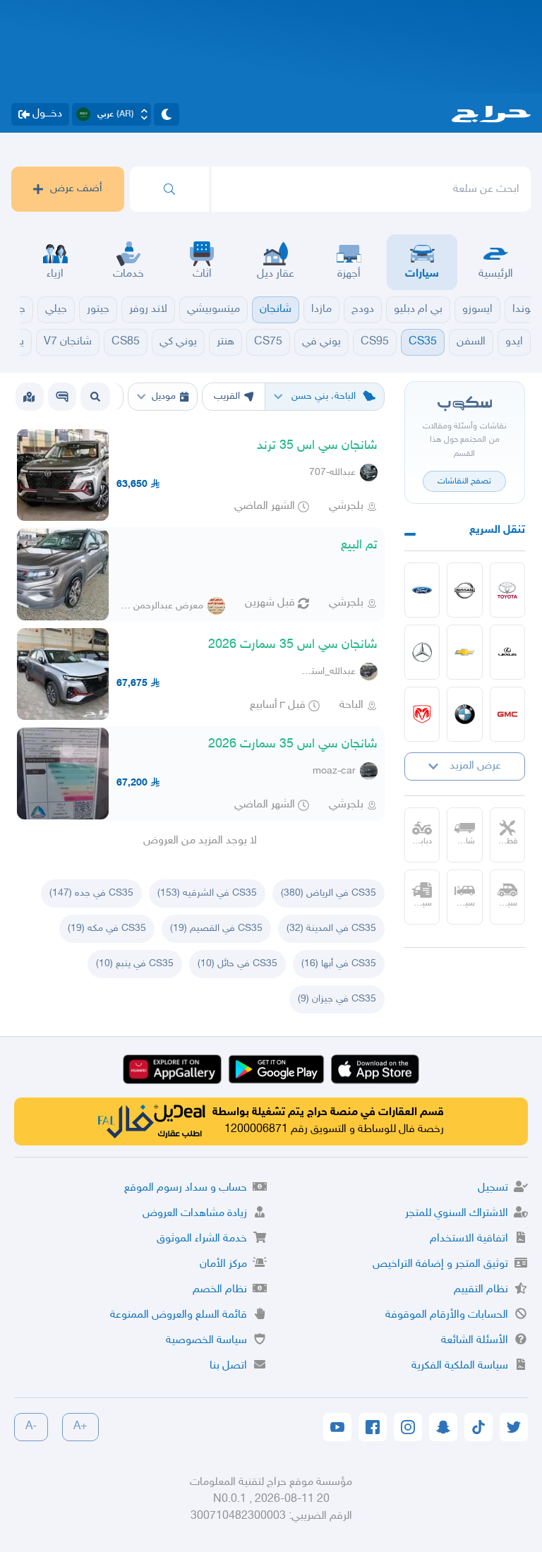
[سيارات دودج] (422, 714)
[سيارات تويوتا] (508, 590)
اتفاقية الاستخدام (469, 1239)
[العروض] (29, 396)
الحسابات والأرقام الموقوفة (446, 1315)
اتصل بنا (228, 1366)
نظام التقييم (481, 1290)
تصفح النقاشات (464, 481)
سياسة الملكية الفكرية (459, 1366)
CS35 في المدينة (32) (331, 928)
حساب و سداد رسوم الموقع (185, 1188)
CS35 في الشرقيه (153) (207, 893)
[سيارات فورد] (422, 590)
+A (80, 1426)
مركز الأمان (223, 1264)
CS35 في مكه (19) (107, 928)
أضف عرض (76, 188)
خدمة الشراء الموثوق (202, 1239)
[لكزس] (508, 652)
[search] (169, 189)
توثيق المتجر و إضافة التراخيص (440, 1264)
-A (31, 1426)
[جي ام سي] (508, 714)
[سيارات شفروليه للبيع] (465, 652)
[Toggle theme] (166, 114)
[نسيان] (465, 590)
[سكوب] (62, 397)
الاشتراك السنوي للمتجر (456, 1213)
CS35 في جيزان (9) (337, 999)
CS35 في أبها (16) (338, 964)
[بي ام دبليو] (465, 714)
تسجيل (493, 1188)
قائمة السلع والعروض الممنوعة (178, 1315)
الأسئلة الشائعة (474, 1340)
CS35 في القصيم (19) (216, 928)
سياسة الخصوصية (206, 1340)
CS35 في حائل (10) (237, 964)
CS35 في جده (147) (91, 893)
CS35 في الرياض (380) (328, 893)
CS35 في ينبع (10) (135, 964)
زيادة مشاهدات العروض (195, 1213)
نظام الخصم (220, 1290)
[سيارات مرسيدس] (422, 652)
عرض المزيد (475, 766)
